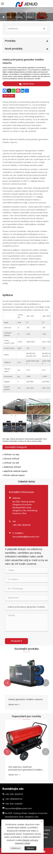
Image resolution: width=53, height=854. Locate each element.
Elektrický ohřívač (12, 467)
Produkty (19, 17)
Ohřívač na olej (11, 454)
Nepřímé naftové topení (15, 471)
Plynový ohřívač (11, 458)
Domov (9, 17)
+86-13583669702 (13, 799)
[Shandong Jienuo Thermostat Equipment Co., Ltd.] (26, 2)
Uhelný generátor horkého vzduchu (25, 699)
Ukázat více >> (14, 704)
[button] (7, 683)
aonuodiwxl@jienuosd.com (25, 536)
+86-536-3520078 (21, 525)
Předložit (16, 641)
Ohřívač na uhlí (41, 17)
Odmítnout (15, 848)
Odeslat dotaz (28, 83)
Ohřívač (29, 17)
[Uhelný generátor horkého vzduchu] (26, 673)
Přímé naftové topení (14, 475)
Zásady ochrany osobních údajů (26, 842)
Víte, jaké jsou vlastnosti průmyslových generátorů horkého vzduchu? (25, 768)
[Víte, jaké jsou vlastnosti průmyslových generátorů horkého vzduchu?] (26, 741)
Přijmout (30, 848)
